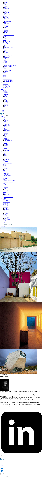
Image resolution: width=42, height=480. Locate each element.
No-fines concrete (5, 13)
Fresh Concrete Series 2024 (5, 200)
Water (4, 106)
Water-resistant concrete (6, 131)
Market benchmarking (6, 220)
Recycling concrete (6, 74)
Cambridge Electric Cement (6, 141)
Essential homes (5, 22)
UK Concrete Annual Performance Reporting (8, 195)
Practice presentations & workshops (6, 86)
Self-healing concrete (6, 31)
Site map (2, 465)
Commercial (5, 49)
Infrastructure (4, 44)
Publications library (4, 95)
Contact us (2, 110)
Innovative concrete (5, 16)
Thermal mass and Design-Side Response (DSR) (8, 66)
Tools (3, 33)
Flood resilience (4, 75)
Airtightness (4, 67)
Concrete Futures (4, 90)
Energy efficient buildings (6, 101)
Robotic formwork (6, 30)
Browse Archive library (3, 226)
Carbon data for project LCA (7, 215)
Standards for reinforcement (6, 57)
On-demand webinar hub (5, 84)
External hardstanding (6, 161)
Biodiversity (5, 99)
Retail (4, 53)
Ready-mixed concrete (6, 2)
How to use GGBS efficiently (7, 103)
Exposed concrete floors (6, 8)
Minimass (5, 20)
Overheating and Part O (6, 43)
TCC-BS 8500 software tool (6, 92)
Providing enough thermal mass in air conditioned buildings (9, 180)
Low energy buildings (6, 71)
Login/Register (2, 111)
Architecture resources (6, 96)
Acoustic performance (5, 62)
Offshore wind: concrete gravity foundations (8, 47)
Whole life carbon (4, 68)
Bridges (4, 45)
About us (2, 107)
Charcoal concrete (5, 27)
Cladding (5, 152)
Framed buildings (4, 156)
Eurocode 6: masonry (5, 61)
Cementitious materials (6, 4)
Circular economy (4, 72)
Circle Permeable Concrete (6, 137)
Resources (2, 89)
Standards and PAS (4, 54)
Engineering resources (6, 97)
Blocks (4, 3)
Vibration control (4, 76)
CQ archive (4, 206)
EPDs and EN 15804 (6, 176)
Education (5, 50)
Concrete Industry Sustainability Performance (7, 79)
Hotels (4, 51)
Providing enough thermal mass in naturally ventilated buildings (10, 65)
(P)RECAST (5, 19)
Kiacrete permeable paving (6, 28)
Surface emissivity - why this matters (7, 181)
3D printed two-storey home (6, 23)
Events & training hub (5, 83)
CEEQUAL (5, 60)
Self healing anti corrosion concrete (7, 21)
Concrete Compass (4, 98)
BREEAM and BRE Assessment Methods (8, 175)
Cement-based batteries (6, 142)
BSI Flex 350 (5, 171)
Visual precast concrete (6, 126)
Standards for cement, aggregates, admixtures (8, 55)
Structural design (3, 151)
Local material (4, 77)
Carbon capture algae (6, 26)
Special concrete (4, 11)
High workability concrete (6, 12)
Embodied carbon (5, 185)
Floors (4, 37)
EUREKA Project (5, 136)
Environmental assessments (5, 58)
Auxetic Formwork (6, 17)
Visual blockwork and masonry (7, 9)
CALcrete (5, 210)
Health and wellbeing (6, 102)
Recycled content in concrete (7, 190)
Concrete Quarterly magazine (4, 82)
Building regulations (5, 42)
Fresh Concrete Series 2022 (6, 201)
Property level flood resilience (7, 191)
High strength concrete (6, 127)
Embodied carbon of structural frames (7, 70)
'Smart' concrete (5, 32)
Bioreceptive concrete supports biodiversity (8, 24)
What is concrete (4, 1)
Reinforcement (5, 6)
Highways (5, 46)
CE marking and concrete (6, 34)
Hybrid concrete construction (7, 41)
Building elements (4, 36)
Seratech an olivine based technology (7, 147)
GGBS (4, 117)
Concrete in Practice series (5, 88)
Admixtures (5, 7)
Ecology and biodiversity (6, 78)
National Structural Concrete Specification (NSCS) (9, 35)
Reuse (4, 73)
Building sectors (4, 48)
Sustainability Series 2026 (5, 87)
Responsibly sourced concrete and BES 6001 (8, 80)
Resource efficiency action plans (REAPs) (8, 196)
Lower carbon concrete (6, 104)
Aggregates (5, 121)
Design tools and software (5, 91)
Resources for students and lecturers (6, 211)
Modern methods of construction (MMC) (8, 157)
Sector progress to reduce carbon (7, 146)
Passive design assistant (6, 94)
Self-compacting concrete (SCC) (7, 14)
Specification (2, 0)
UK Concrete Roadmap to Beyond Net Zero (8, 81)
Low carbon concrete (6, 186)
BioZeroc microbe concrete (6, 25)
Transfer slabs (5, 39)
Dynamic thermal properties (6, 93)
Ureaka (4, 132)
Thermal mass (4, 63)
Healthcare (5, 166)
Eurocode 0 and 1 (4, 40)
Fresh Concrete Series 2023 (6, 85)
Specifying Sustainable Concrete (6, 205)
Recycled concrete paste (6, 29)
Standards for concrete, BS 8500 (7, 56)
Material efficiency (6, 105)
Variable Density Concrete (6, 18)
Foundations (5, 38)
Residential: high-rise (6, 52)
